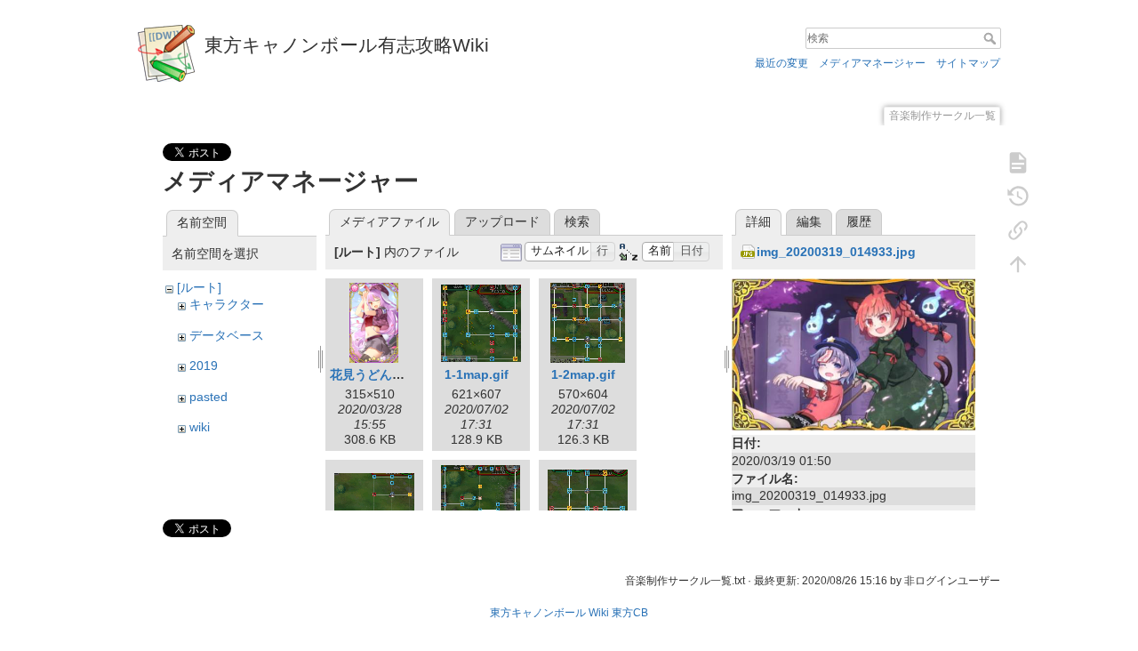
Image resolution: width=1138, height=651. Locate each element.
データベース (226, 335)
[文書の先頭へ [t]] (1018, 263)
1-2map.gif (583, 374)
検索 (991, 38)
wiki (199, 427)
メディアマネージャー (872, 63)
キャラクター (226, 304)
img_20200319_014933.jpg (836, 252)
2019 (203, 365)
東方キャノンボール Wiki (549, 613)
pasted (208, 397)
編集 (809, 221)
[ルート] (199, 287)
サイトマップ (968, 63)
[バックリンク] (1018, 229)
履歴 (858, 221)
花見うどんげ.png (381, 374)
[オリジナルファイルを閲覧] (853, 354)
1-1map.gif (477, 374)
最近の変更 (781, 63)
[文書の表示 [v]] (1018, 162)
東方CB (630, 613)
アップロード (502, 221)
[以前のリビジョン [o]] (1018, 196)
